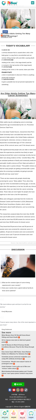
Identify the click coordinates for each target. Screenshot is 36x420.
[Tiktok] (26, 390)
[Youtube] (14, 390)
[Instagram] (22, 390)
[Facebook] (10, 390)
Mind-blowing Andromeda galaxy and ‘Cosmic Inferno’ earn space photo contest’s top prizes (17, 372)
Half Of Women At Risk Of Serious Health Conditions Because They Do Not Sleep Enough (18, 346)
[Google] (18, 390)
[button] (32, 2)
